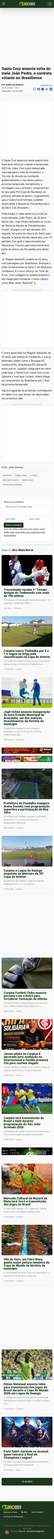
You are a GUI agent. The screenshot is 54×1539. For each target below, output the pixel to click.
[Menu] (4, 4)
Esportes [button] (7, 476)
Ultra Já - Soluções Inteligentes (31, 1531)
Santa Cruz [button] (27, 480)
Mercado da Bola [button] (11, 480)
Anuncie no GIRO (10, 1512)
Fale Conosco (37, 1512)
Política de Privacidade (13, 1517)
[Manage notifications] (7, 1532)
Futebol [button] (34, 476)
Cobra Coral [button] (21, 476)
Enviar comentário (14, 525)
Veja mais (27, 1481)
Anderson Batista (14, 84)
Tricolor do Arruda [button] (12, 485)
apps (25, 1512)
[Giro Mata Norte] (27, 3)
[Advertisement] (27, 37)
